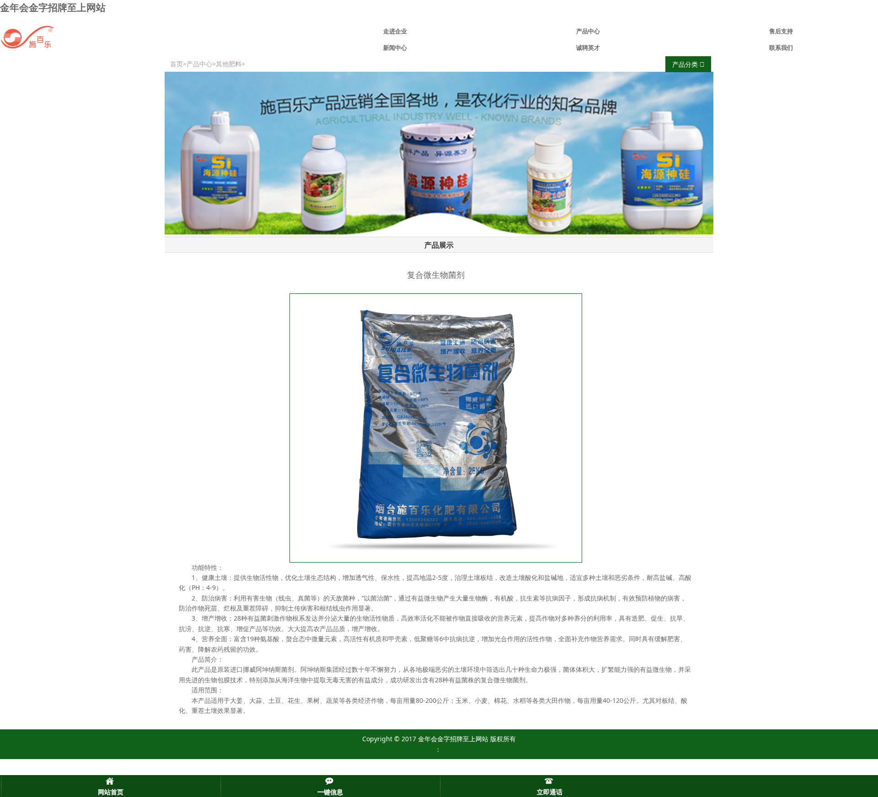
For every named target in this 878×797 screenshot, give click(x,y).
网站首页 (110, 792)
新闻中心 (395, 47)
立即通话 (549, 792)
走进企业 (395, 31)
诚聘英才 (588, 47)
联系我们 (781, 47)
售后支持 (781, 31)
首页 (176, 63)
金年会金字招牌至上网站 (53, 7)
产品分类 (686, 64)
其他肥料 (228, 63)
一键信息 (330, 792)
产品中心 (588, 31)
